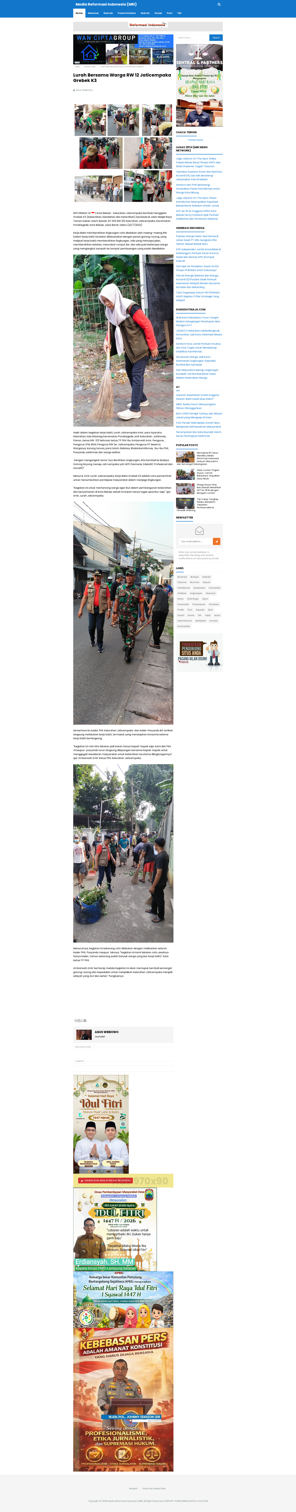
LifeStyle (182, 593)
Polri (190, 609)
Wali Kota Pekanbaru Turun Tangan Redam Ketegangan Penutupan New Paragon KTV (198, 321)
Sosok (191, 615)
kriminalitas (184, 626)
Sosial (181, 615)
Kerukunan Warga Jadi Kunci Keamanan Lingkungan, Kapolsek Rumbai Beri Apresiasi (196, 360)
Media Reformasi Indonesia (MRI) (125, 1501)
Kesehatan (199, 587)
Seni (210, 609)
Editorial (182, 582)
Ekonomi (194, 582)
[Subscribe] (216, 541)
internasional (185, 620)
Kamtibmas (184, 587)
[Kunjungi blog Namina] (199, 652)
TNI (199, 615)
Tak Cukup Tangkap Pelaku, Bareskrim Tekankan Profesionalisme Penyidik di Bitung (197, 505)
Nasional (210, 593)
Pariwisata (183, 604)
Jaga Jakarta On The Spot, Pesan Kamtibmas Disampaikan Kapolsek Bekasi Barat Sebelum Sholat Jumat (197, 201)
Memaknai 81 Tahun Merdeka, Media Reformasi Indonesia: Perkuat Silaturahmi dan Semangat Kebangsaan (198, 458)
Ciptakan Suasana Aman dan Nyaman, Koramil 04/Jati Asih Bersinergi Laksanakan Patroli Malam (199, 175)
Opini (205, 598)
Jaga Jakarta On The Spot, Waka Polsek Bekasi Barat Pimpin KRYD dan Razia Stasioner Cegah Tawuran (198, 162)
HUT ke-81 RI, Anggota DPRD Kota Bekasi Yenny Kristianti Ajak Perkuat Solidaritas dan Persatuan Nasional (197, 215)
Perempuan (199, 604)
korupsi (214, 620)
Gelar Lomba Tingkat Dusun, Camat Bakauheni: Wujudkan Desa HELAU (208, 474)
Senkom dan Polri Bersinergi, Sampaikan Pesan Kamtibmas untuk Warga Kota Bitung (198, 188)
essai (217, 615)
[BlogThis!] (79, 1020)
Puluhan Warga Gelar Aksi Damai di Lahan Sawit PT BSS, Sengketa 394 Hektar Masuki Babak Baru (197, 240)
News (180, 598)
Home (77, 67)
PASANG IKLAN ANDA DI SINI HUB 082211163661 (107, 1180)
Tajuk (208, 615)
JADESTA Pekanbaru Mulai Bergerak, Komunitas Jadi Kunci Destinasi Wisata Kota (199, 334)
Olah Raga (193, 598)
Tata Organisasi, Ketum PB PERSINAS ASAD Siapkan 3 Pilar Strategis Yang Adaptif (198, 296)
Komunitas (214, 587)
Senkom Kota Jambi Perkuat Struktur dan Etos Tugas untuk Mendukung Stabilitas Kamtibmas (198, 347)
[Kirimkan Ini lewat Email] (76, 1020)
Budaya (195, 576)
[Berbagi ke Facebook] (84, 1020)
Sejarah (200, 609)
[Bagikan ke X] (82, 1020)
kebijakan (200, 620)
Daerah (207, 576)
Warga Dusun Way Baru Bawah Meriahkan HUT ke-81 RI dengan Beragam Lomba (209, 489)
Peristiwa (214, 604)
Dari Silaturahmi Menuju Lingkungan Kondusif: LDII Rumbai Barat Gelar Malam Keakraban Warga (197, 374)
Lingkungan (196, 593)
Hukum (206, 582)
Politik (181, 609)
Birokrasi (182, 576)
